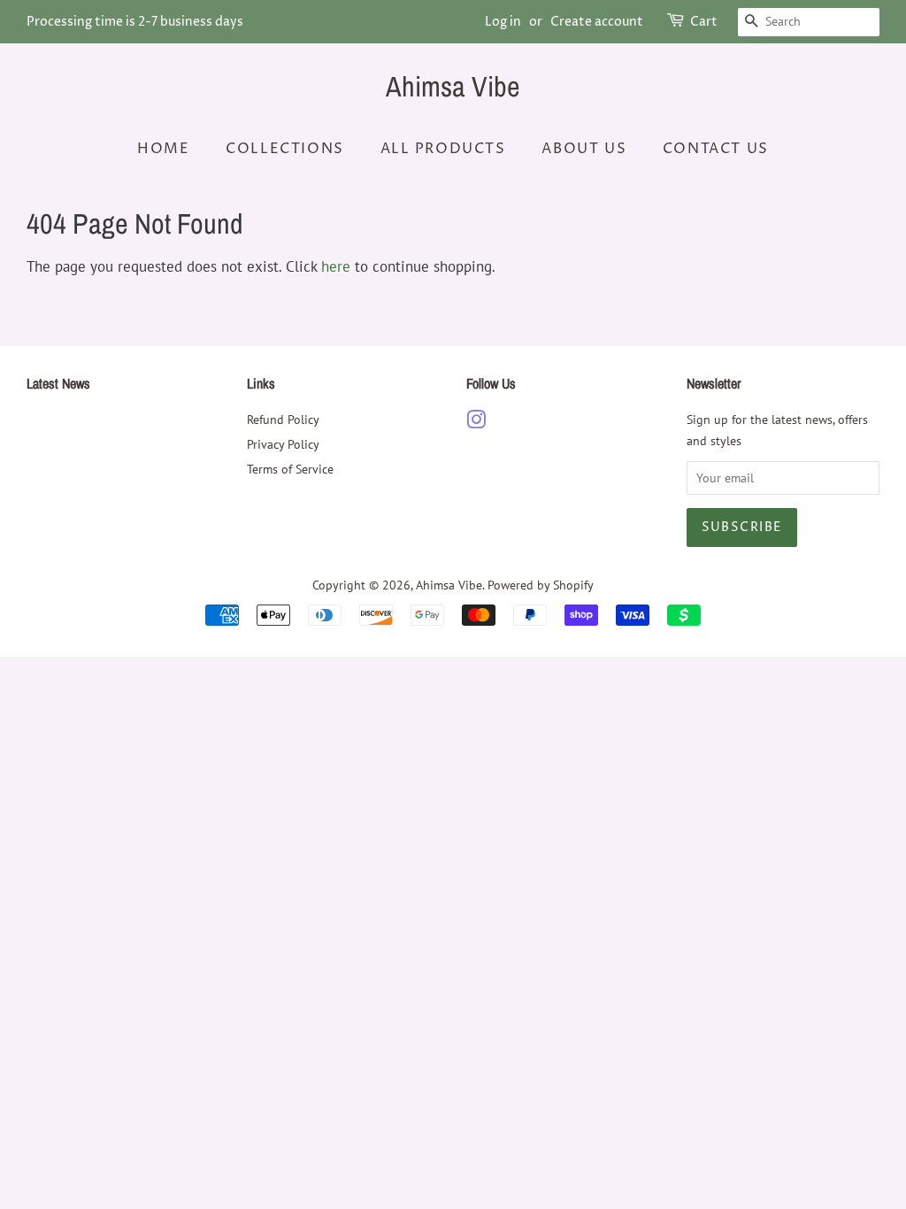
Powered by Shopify (541, 584)
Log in (503, 21)
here (335, 266)
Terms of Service (290, 468)
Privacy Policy (283, 443)
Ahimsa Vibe (453, 87)
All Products (443, 148)
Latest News (58, 383)
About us (583, 148)
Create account (596, 21)
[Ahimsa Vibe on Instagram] (476, 422)
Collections (285, 148)
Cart (704, 21)
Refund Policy (283, 419)
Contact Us (716, 148)
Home (163, 148)
